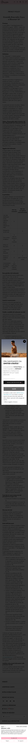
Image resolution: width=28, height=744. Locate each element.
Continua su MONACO (9, 378)
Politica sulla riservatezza (21, 726)
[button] (3, 726)
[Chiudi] (24, 341)
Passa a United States (13, 382)
